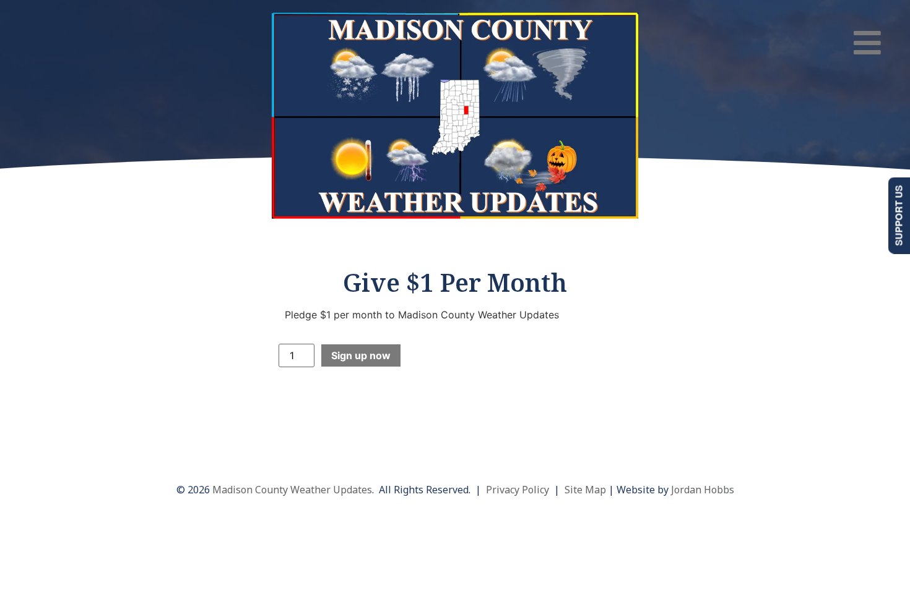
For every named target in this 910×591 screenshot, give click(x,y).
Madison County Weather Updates (292, 489)
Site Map (585, 489)
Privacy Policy (517, 489)
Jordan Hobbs (702, 489)
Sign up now (361, 355)
